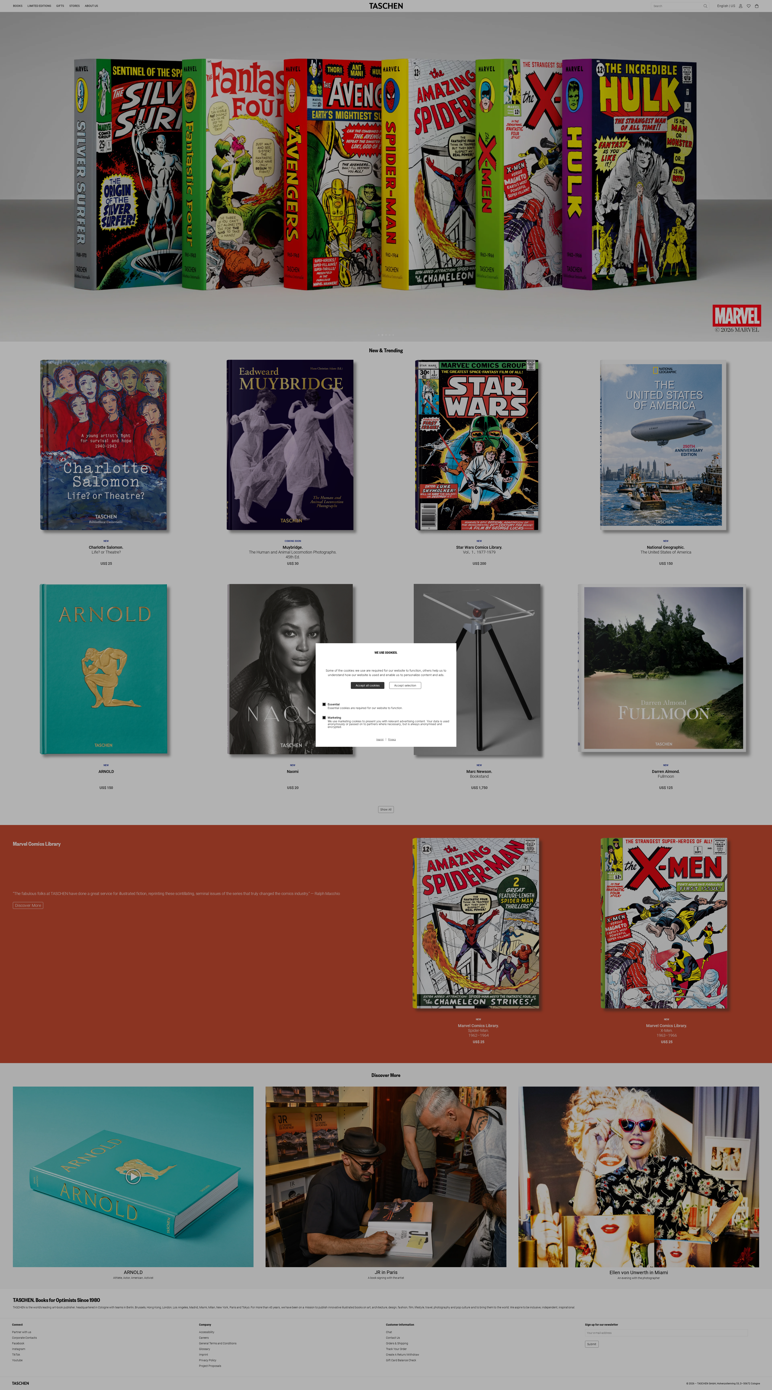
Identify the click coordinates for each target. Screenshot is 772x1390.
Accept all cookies (368, 685)
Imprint (380, 739)
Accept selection (405, 685)
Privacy (392, 739)
